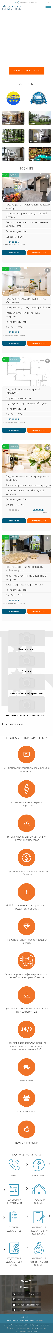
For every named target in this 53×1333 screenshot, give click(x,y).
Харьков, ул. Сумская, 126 (28, 1294)
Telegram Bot (23, 1309)
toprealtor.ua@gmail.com (28, 1304)
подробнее (14, 253)
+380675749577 (24, 1299)
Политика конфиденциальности (22, 1328)
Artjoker (39, 1320)
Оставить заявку (39, 253)
